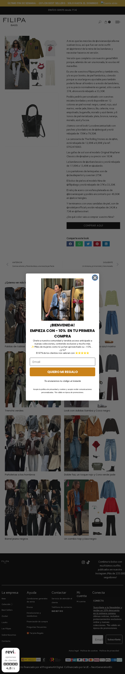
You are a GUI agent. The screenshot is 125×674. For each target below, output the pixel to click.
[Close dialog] (95, 277)
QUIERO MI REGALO (62, 372)
